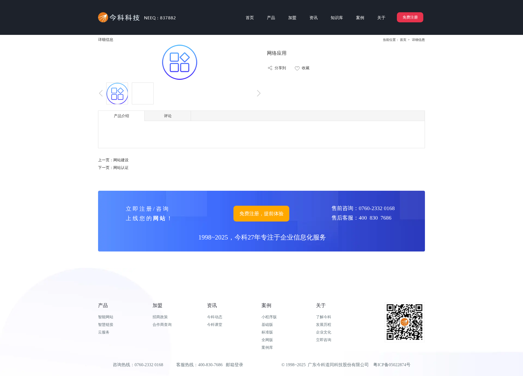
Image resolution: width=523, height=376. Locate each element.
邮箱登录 (234, 364)
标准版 (267, 332)
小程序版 (269, 317)
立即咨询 (323, 340)
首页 (403, 40)
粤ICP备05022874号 (392, 364)
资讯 (212, 305)
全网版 (267, 340)
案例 (266, 305)
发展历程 (323, 325)
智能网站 (105, 317)
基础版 (267, 325)
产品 (103, 305)
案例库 (267, 347)
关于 (321, 305)
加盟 (157, 305)
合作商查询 (162, 325)
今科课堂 (214, 325)
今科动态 (214, 317)
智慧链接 (105, 325)
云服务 (104, 332)
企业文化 (323, 332)
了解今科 (323, 317)
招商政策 (160, 317)
